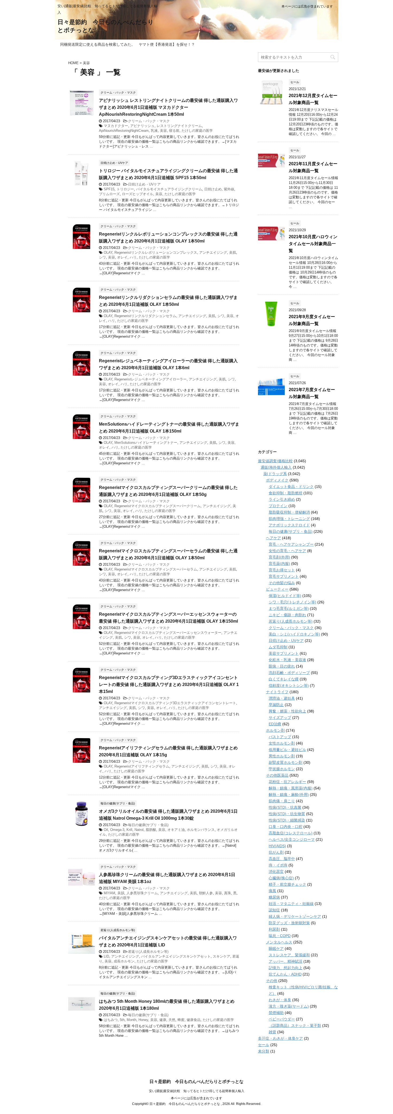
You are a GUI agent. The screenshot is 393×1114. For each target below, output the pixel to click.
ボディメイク (277, 480)
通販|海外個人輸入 (276, 467)
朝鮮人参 (206, 893)
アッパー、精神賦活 (285, 961)
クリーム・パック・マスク (149, 121)
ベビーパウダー (282, 1019)
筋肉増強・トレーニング (289, 518)
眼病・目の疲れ (282, 666)
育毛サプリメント (284, 576)
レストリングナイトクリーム (179, 126)
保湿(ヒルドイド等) (285, 595)
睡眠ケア (276, 948)
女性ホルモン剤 (282, 743)
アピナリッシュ (142, 126)
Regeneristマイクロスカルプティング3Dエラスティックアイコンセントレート (175, 703)
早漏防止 (276, 705)
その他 (271, 980)
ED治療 (275, 724)
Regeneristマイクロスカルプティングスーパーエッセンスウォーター (167, 633)
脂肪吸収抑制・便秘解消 (289, 512)
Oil (106, 830)
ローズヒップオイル (137, 194)
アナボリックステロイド (289, 525)
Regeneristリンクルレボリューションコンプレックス (155, 252)
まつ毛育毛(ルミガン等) (289, 608)
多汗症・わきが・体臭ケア (280, 1038)
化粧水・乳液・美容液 (287, 660)
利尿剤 (274, 929)
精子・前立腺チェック (287, 884)
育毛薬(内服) (279, 563)
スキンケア (221, 956)
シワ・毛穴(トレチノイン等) (292, 602)
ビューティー (277, 589)
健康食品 (194, 1020)
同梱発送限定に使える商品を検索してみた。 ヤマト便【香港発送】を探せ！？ (127, 44)
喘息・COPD (280, 936)
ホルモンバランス (201, 830)
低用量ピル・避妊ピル (287, 749)
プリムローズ (109, 194)
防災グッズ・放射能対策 (289, 923)
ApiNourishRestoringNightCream (124, 131)
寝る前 (174, 131)
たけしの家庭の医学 (197, 131)
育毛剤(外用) (279, 557)
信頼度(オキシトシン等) (289, 685)
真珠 (227, 893)
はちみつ (111, 1020)
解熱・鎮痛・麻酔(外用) (289, 794)
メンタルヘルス (279, 942)
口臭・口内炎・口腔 (285, 826)
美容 (163, 131)
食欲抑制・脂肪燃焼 (285, 493)
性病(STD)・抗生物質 (287, 814)
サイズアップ (280, 717)
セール (263, 1045)
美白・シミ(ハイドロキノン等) (294, 634)
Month (131, 1020)
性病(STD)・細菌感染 (287, 820)
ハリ (133, 257)
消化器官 (276, 871)
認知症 (274, 910)
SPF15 (109, 189)
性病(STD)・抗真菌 (285, 807)
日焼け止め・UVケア (144, 184)
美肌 (232, 252)
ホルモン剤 (275, 730)
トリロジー (125, 189)
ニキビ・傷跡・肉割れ (287, 615)
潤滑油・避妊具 (282, 698)
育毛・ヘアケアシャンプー (291, 544)
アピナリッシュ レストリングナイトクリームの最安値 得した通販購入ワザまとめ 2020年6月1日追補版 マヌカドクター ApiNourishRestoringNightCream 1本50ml (168, 107)
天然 (171, 1020)
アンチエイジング (213, 252)
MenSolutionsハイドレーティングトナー (145, 443)
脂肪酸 (151, 830)
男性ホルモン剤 (282, 756)
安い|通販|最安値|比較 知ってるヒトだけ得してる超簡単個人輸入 (196, 1091)
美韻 (120, 893)
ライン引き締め (282, 499)
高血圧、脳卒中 (282, 859)
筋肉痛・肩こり (282, 801)
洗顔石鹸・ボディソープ (289, 672)
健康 (162, 1020)
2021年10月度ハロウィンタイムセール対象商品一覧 (313, 243)
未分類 (263, 1051)
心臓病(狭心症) (281, 878)
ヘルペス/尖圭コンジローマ (292, 839)
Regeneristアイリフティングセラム (141, 766)
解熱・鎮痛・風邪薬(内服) (291, 788)
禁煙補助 (276, 1013)
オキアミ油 (176, 830)
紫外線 (229, 189)
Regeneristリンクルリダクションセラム (145, 316)
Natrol (139, 830)
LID (106, 956)
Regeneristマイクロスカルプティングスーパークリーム (157, 506)
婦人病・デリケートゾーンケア (295, 916)
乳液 (154, 131)
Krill (129, 830)
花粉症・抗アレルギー (287, 782)
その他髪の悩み (282, 583)
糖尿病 (274, 897)
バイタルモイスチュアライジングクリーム (169, 189)
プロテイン (278, 506)
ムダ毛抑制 (278, 647)
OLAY (108, 252)
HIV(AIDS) (277, 846)
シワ (102, 257)
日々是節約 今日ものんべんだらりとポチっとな (196, 1081)
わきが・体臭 (280, 1000)
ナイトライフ (277, 692)
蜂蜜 (181, 1020)
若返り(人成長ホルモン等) (148, 952)
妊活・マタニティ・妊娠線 (291, 903)
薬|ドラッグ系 (275, 474)
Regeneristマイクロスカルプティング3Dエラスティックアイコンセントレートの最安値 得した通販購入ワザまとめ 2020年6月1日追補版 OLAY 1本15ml (169, 684)
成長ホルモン (124, 961)
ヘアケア (273, 538)
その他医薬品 (277, 775)
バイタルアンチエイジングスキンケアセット (176, 956)
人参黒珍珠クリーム (142, 893)
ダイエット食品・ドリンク (291, 486)
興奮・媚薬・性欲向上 (287, 711)
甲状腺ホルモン (282, 769)
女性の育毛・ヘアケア (287, 551)
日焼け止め (213, 189)
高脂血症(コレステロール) (291, 833)
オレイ (122, 257)
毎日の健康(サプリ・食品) (148, 825)
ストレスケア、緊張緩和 (289, 955)
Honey (143, 1020)
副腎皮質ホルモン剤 (285, 762)
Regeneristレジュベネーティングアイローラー (150, 379)
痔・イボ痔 (278, 865)
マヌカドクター (116, 126)
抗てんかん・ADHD (285, 974)
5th (122, 1020)
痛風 (272, 891)
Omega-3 (117, 830)
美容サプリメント (284, 653)
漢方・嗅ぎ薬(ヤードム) (289, 1006)
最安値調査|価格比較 (275, 461)
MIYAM (109, 893)
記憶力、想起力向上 (285, 968)
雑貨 (272, 1032)
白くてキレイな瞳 (284, 679)
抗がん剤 (276, 852)
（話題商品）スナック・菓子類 (295, 1025)
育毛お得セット (282, 570)
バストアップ (280, 737)
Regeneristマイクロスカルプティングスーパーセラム (155, 569)
